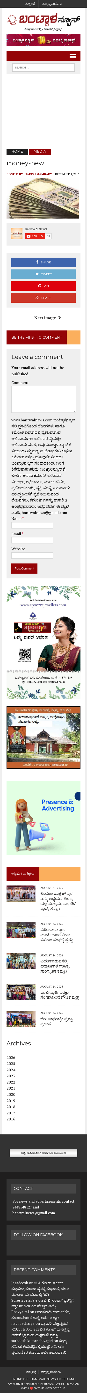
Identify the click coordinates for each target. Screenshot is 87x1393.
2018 (11, 1106)
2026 (11, 1057)
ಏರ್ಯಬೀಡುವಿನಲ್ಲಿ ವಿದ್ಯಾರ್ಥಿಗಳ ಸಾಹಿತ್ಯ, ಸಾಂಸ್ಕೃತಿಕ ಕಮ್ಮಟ (55, 966)
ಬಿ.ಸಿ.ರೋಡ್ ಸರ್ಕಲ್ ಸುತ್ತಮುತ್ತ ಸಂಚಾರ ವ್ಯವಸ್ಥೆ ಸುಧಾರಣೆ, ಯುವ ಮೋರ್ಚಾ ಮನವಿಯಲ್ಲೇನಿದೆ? (40, 1288)
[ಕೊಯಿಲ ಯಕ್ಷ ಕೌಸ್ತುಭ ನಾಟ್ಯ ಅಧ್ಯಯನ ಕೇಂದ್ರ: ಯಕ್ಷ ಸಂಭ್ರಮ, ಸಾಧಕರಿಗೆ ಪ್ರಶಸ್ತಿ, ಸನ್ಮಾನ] (21, 898)
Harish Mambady (38, 174)
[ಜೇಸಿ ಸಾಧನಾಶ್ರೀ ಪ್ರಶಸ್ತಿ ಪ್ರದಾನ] (21, 1023)
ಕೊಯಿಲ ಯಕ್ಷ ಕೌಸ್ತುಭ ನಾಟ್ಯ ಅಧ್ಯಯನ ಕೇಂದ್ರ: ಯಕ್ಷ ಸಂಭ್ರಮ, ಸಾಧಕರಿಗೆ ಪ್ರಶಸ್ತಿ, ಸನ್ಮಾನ (58, 901)
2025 (11, 1063)
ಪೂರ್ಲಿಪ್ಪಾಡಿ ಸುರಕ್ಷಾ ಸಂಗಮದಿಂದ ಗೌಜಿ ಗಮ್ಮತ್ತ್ (59, 995)
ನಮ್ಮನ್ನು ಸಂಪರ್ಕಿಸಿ (52, 4)
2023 (11, 1075)
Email (16, 533)
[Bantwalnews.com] (43, 22)
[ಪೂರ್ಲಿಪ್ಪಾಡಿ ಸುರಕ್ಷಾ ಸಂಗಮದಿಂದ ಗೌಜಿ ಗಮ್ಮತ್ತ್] (21, 997)
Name (16, 518)
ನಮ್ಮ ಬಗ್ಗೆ (30, 4)
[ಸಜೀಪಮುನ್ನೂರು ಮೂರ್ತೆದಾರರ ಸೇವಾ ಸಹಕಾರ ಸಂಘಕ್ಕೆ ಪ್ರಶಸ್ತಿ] (21, 934)
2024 (11, 1069)
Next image (45, 317)
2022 (11, 1082)
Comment (20, 382)
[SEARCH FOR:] (43, 67)
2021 (11, 1088)
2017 (11, 1113)
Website (18, 548)
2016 (11, 1119)
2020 (11, 1094)
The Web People (51, 1388)
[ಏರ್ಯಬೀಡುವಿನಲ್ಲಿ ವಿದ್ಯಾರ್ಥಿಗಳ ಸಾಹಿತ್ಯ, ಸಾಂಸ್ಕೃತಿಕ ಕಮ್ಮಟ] (21, 965)
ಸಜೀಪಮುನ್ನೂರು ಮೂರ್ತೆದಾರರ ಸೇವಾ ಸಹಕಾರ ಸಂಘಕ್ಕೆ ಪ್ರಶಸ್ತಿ (56, 934)
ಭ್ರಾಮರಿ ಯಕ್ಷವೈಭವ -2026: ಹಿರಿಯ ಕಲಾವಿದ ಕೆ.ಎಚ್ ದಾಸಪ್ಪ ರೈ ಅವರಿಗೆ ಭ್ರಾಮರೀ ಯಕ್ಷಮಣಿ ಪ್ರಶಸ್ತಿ (40, 1329)
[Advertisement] (43, 111)
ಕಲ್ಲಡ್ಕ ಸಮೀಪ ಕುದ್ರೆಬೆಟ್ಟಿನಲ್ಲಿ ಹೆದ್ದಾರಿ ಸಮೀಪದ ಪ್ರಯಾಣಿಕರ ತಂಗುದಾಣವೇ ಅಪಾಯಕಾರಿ (39, 1346)
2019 (11, 1100)
